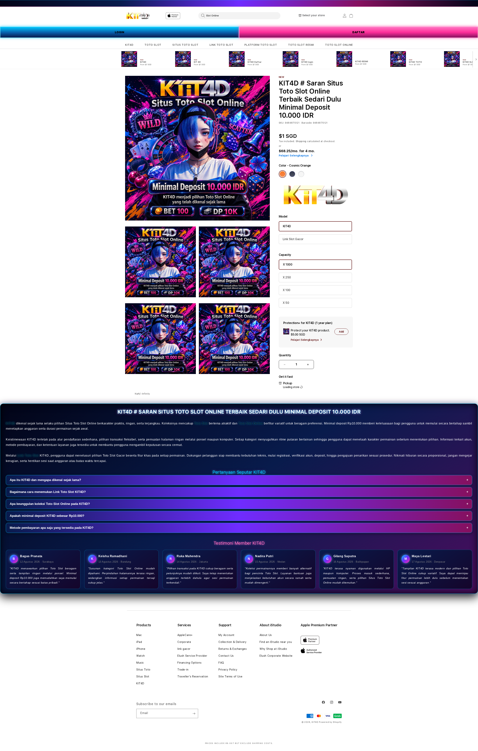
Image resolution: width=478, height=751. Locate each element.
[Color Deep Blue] (292, 174)
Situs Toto (143, 669)
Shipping (301, 141)
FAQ (221, 662)
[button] (129, 44)
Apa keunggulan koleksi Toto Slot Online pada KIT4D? (239, 504)
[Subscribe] (194, 713)
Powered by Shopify (330, 722)
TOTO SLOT (153, 44)
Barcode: (307, 123)
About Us (266, 635)
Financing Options (189, 662)
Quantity (285, 355)
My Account (226, 635)
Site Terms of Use (230, 676)
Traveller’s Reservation (192, 676)
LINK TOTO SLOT (221, 44)
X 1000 (287, 264)
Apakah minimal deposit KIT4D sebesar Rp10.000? (239, 516)
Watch (140, 655)
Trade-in (183, 669)
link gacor (183, 648)
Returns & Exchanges (232, 648)
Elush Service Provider (192, 655)
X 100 (286, 290)
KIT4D (129, 44)
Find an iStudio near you (276, 641)
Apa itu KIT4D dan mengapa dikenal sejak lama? (239, 480)
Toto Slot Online (250, 423)
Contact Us (226, 655)
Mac (139, 635)
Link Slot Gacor (293, 239)
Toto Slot (201, 423)
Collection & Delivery (232, 641)
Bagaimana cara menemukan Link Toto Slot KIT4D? (239, 492)
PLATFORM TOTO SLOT (260, 44)
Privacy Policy (227, 669)
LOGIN (119, 32)
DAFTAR (358, 32)
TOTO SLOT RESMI (301, 44)
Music (140, 662)
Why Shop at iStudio (273, 648)
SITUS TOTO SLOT (185, 44)
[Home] (138, 16)
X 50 (286, 303)
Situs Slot (142, 676)
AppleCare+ (185, 635)
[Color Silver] (301, 174)
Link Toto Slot (28, 455)
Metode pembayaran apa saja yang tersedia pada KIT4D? (239, 528)
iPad (139, 641)
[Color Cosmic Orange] (282, 174)
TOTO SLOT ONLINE (339, 44)
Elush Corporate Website (276, 655)
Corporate (184, 641)
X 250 (287, 277)
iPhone (140, 648)
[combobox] (239, 15)
